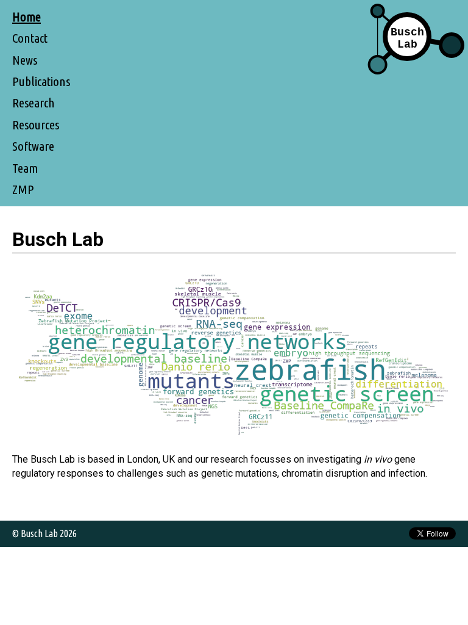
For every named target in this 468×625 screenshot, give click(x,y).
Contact (30, 38)
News (24, 60)
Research (33, 103)
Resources (35, 125)
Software (33, 146)
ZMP (23, 189)
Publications (41, 81)
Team (25, 168)
